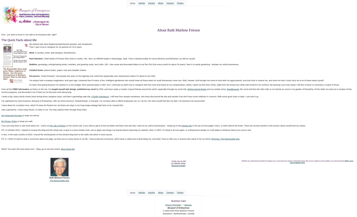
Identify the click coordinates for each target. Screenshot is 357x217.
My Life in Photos (58, 126)
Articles (141, 3)
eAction (151, 3)
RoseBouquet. (233, 89)
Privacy (180, 3)
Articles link (187, 126)
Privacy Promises (173, 205)
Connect (170, 3)
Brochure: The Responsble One (225, 139)
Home (132, 3)
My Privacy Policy (9, 121)
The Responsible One (59, 181)
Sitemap (188, 205)
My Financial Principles (11, 115)
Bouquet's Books (178, 166)
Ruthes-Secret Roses (197, 89)
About (160, 3)
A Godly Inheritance (100, 96)
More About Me (68, 149)
